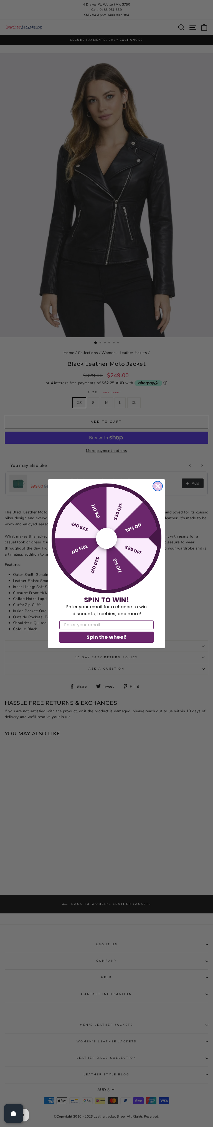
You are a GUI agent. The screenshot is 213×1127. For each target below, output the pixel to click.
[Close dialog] (158, 486)
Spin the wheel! (107, 637)
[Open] (13, 1113)
